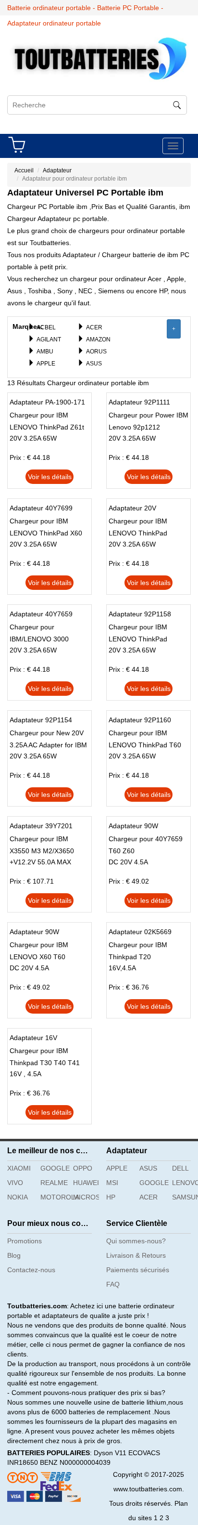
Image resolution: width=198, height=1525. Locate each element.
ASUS (94, 363)
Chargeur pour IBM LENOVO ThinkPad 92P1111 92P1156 (138, 639)
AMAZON (98, 339)
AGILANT (49, 339)
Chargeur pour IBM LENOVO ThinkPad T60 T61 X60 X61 (145, 745)
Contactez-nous (31, 1270)
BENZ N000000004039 (75, 1462)
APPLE (46, 363)
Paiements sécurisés (137, 1270)
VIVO (15, 1182)
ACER (94, 327)
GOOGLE (53, 1168)
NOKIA (17, 1197)
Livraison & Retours (136, 1255)
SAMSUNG (185, 1197)
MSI (112, 1182)
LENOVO (185, 1182)
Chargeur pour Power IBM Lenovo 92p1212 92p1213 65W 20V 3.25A (148, 427)
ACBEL (46, 327)
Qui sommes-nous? (136, 1241)
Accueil (24, 170)
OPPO (82, 1168)
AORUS (96, 351)
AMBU (45, 351)
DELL (180, 1168)
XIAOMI (19, 1168)
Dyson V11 (110, 1453)
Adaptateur (57, 170)
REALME (53, 1182)
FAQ (113, 1284)
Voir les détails (50, 477)
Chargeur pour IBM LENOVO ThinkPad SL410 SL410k (138, 533)
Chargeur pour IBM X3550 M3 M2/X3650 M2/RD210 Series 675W (46, 851)
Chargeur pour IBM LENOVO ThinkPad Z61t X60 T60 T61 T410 (47, 427)
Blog (14, 1255)
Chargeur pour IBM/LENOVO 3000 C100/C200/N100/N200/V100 (54, 639)
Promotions (24, 1241)
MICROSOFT (86, 1197)
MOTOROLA (53, 1197)
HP (110, 1197)
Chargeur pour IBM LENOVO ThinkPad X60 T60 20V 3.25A (46, 533)
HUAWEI (86, 1182)
